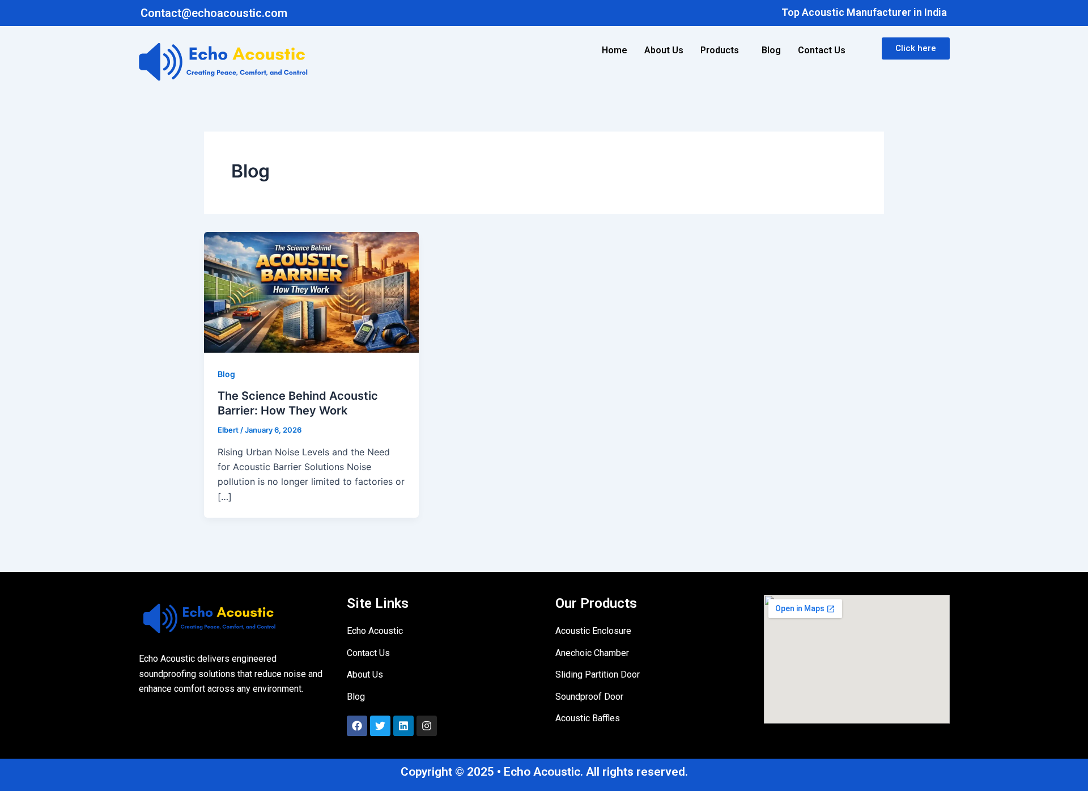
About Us (663, 50)
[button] (722, 50)
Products (719, 50)
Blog (771, 50)
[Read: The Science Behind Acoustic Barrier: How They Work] (311, 291)
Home (614, 50)
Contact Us (821, 50)
